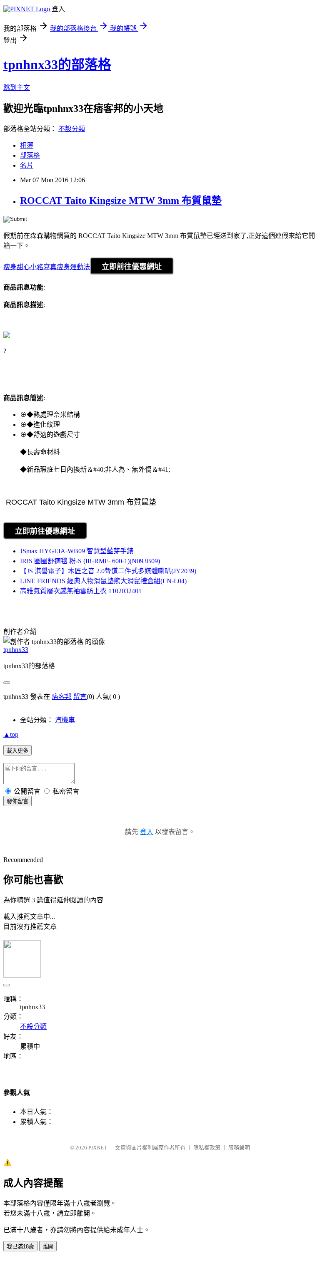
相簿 (26, 145)
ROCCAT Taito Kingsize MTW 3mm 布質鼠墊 (121, 200)
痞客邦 (62, 696)
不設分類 (71, 128)
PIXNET (97, 1147)
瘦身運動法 (73, 266)
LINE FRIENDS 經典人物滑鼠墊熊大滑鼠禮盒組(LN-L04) (103, 580)
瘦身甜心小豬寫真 (30, 266)
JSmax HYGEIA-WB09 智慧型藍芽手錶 (76, 551)
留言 (80, 696)
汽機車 (65, 719)
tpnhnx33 (15, 649)
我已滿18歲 (20, 1246)
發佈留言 (17, 801)
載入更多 (17, 751)
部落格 (30, 155)
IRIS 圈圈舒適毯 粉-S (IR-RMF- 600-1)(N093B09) (90, 561)
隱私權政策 (206, 1147)
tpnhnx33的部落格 (57, 64)
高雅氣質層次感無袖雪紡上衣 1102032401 (81, 590)
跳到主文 (16, 87)
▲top (10, 734)
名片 (26, 165)
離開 (47, 1246)
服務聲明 (239, 1147)
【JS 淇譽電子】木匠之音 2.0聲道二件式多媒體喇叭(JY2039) (108, 571)
